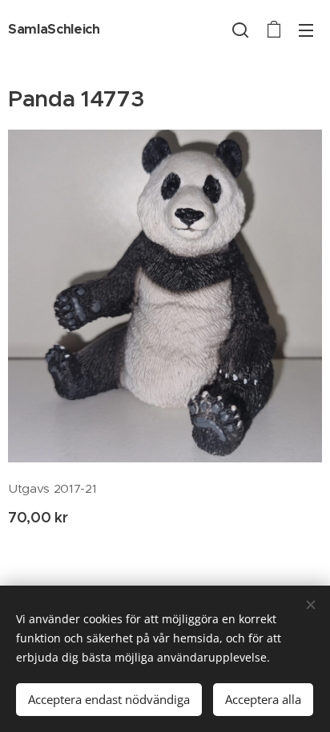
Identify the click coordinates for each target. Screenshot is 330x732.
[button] (240, 30)
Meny (306, 30)
